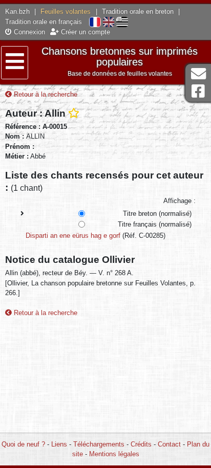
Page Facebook (198, 91)
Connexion (28, 32)
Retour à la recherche (44, 94)
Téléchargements (98, 444)
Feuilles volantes (65, 11)
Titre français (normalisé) (155, 224)
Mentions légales (114, 454)
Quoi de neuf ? (23, 444)
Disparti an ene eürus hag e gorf (73, 235)
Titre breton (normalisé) (157, 213)
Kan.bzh (17, 11)
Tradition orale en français (43, 22)
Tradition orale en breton (138, 11)
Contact (169, 444)
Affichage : (179, 201)
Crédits (141, 444)
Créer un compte (84, 32)
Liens (59, 444)
